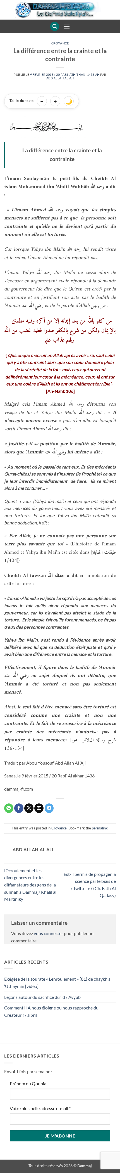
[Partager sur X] (28, 808)
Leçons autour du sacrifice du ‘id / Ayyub (42, 997)
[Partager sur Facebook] (18, 808)
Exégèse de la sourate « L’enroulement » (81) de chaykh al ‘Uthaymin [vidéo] (58, 982)
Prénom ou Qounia (28, 1083)
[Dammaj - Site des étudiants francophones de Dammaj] (60, 10)
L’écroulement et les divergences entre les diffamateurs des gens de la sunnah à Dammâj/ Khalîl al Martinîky (30, 885)
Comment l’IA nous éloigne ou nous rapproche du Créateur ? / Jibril (51, 1011)
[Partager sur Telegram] (49, 808)
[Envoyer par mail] (39, 808)
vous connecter (48, 933)
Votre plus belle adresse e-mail (40, 1108)
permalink (100, 828)
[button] (54, 26)
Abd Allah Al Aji (60, 78)
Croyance (60, 43)
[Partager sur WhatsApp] (8, 808)
